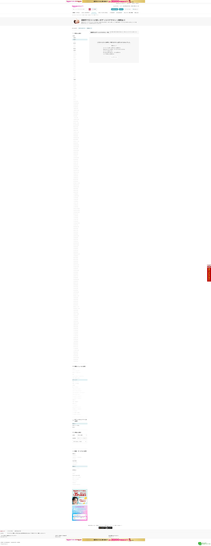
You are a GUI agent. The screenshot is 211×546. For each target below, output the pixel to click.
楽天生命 (133, 3)
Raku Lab (136, 12)
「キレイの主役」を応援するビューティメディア (8, 535)
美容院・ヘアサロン (76, 12)
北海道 (74, 35)
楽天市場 (137, 3)
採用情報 (18, 542)
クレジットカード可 (76, 475)
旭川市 (74, 43)
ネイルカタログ (119, 12)
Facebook (119, 525)
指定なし (74, 453)
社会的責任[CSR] (13, 542)
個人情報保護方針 (7, 542)
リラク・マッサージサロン (103, 12)
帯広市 (74, 48)
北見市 (74, 50)
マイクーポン (128, 9)
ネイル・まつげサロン (86, 12)
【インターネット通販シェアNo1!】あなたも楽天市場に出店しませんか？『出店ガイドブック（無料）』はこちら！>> (26, 533)
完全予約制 (74, 460)
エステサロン (94, 12)
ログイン (121, 9)
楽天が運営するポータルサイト (114, 535)
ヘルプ (110, 525)
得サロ (74, 427)
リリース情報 (114, 525)
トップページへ (114, 57)
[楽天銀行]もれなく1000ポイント (121, 3)
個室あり (88, 28)
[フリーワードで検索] (90, 9)
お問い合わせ (107, 525)
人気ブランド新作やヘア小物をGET (61, 535)
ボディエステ (87, 22)
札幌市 (74, 37)
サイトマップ (102, 525)
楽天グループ (129, 3)
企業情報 (2, 542)
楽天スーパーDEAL (76, 425)
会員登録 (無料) (114, 9)
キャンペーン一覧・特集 (128, 12)
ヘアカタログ (112, 12)
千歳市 (74, 79)
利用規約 (97, 525)
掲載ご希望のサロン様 (91, 525)
